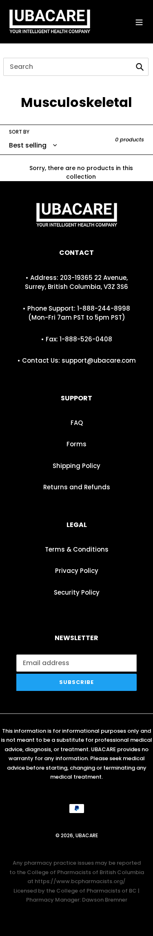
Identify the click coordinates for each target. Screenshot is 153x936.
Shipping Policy (76, 465)
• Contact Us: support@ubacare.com (77, 360)
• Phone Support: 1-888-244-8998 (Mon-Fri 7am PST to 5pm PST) (76, 313)
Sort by (19, 131)
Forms (76, 444)
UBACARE (86, 835)
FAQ (77, 422)
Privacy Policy (76, 570)
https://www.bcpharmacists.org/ (80, 881)
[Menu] (139, 21)
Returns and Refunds (76, 487)
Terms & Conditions (77, 549)
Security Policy (77, 592)
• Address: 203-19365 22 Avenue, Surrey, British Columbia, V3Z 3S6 (76, 282)
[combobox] (76, 67)
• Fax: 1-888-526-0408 (76, 339)
